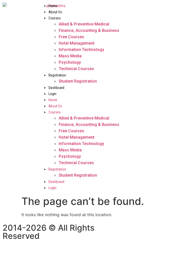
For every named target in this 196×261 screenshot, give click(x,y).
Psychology (70, 62)
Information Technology (81, 49)
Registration (57, 75)
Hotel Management (76, 43)
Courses (54, 18)
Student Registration (78, 81)
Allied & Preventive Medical (84, 24)
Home (52, 6)
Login (52, 94)
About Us (55, 12)
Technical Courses (76, 68)
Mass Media (70, 56)
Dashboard (56, 88)
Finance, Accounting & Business (89, 30)
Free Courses (71, 36)
